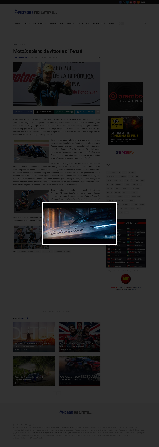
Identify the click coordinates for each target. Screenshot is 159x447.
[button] (113, 205)
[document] (79, 223)
